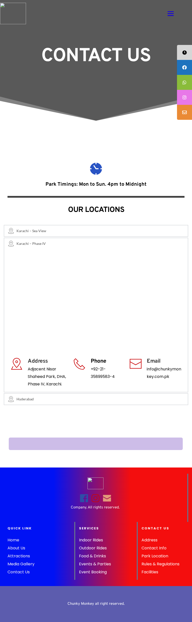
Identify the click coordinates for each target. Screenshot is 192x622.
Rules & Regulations (161, 564)
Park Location (155, 556)
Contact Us (19, 572)
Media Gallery (22, 564)
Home (13, 540)
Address (150, 540)
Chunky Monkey (81, 604)
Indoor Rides (91, 540)
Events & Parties (95, 564)
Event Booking (93, 572)
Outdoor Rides (93, 548)
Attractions (19, 556)
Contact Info (154, 548)
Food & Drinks (92, 556)
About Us (16, 548)
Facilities (150, 572)
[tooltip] (184, 52)
